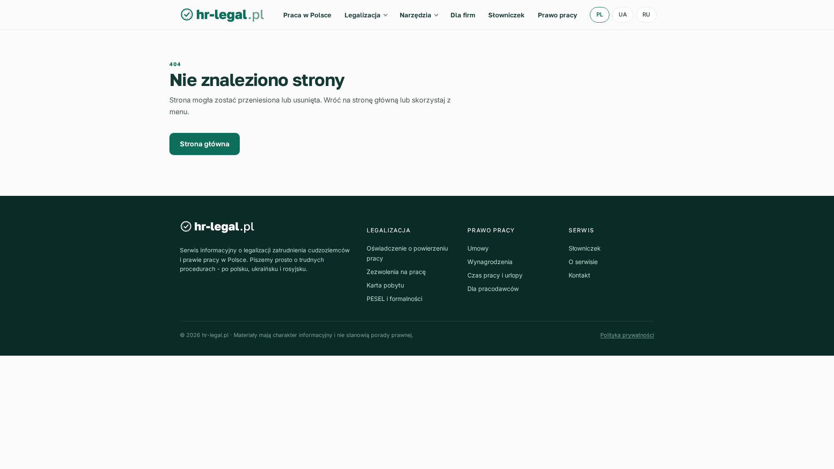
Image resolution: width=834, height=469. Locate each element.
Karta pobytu (385, 285)
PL (599, 14)
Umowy (478, 248)
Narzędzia (415, 15)
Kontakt (579, 275)
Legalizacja (362, 15)
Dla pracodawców (493, 288)
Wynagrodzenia (490, 261)
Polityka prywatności (627, 335)
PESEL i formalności (394, 298)
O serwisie (583, 261)
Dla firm (462, 15)
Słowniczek (506, 15)
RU (646, 14)
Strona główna (204, 143)
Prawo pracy (557, 15)
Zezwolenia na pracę (396, 271)
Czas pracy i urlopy (495, 275)
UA (623, 14)
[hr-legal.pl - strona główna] (222, 14)
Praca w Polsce (307, 15)
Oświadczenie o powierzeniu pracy (407, 253)
